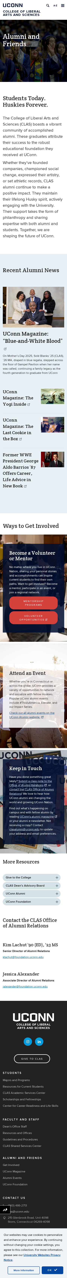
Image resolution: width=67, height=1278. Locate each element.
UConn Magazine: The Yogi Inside (18, 398)
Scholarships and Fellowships (22, 1099)
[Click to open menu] (63, 6)
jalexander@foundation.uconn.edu (25, 986)
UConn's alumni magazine (37, 817)
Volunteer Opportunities (31, 617)
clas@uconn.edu (18, 1211)
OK (50, 1270)
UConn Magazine (14, 1171)
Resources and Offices (17, 1133)
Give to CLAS (32, 1058)
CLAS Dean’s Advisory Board (25, 886)
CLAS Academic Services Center (24, 1093)
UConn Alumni (15, 893)
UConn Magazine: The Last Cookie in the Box (18, 429)
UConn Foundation (18, 902)
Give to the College (18, 877)
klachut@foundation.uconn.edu (23, 957)
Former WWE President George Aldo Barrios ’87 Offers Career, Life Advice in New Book (21, 470)
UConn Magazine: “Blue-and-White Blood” (33, 337)
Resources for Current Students (23, 1086)
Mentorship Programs (33, 603)
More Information (24, 1270)
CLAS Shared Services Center (22, 1146)
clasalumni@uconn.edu (24, 829)
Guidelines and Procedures (20, 1139)
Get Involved (11, 1165)
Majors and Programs (16, 1080)
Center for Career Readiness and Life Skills (30, 1106)
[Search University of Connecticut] (48, 6)
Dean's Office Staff (15, 1126)
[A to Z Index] (55, 6)
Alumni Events (12, 1178)
